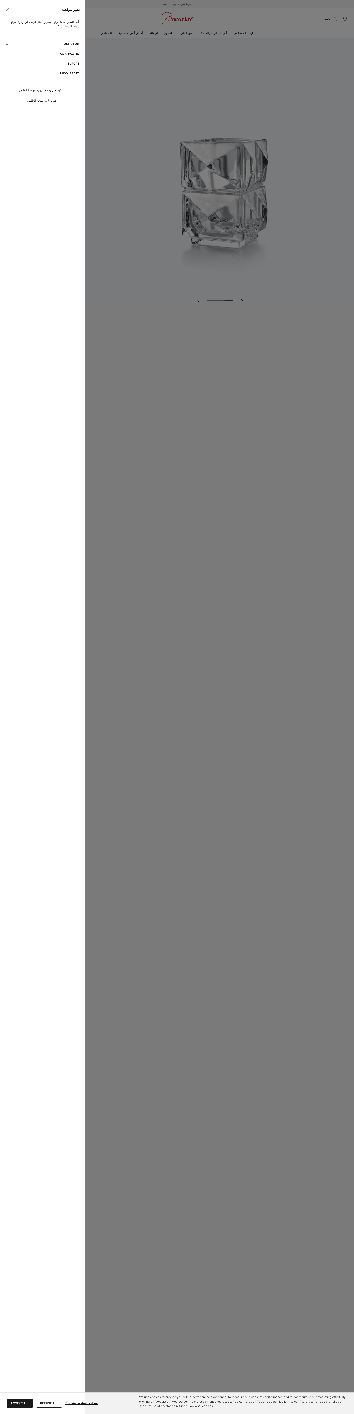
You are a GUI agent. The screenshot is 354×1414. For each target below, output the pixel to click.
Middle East (69, 73)
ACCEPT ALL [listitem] (19, 1403)
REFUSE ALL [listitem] (49, 1403)
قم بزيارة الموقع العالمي (42, 100)
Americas (71, 44)
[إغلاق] (7, 9)
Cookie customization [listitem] (81, 1403)
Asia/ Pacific (69, 53)
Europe (73, 63)
